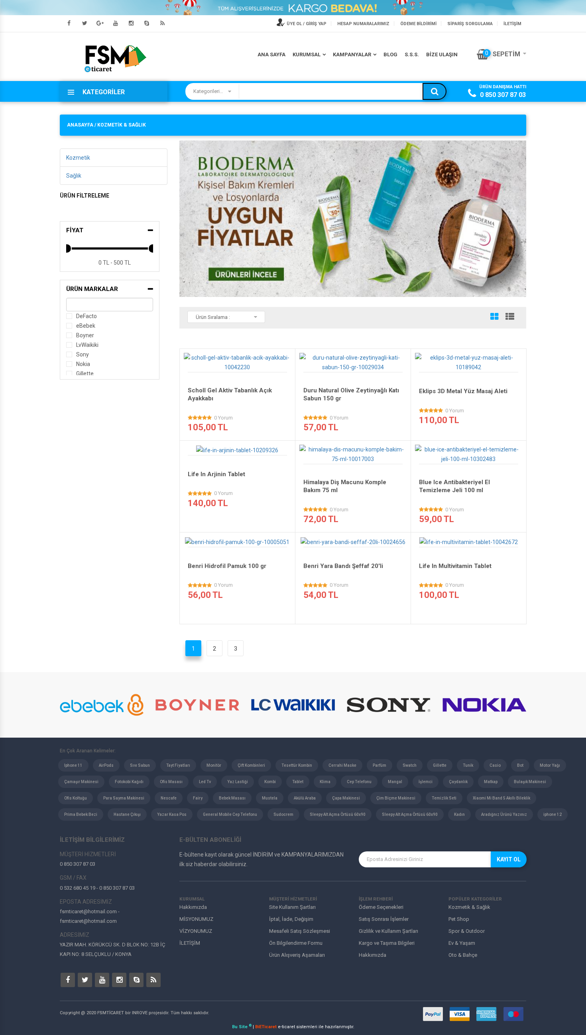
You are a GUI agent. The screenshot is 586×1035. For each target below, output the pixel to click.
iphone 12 (552, 814)
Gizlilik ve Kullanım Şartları (388, 931)
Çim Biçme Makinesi (395, 798)
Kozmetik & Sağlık (469, 907)
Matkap (491, 782)
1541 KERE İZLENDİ (239, 448)
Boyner (85, 335)
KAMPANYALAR (352, 54)
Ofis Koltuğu (75, 798)
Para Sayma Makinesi (123, 798)
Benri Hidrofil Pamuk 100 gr (227, 566)
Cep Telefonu (359, 782)
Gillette (85, 373)
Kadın (459, 814)
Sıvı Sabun (140, 765)
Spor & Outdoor (466, 931)
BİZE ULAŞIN (442, 54)
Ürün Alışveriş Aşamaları (297, 955)
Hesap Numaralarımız (363, 23)
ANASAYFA (80, 125)
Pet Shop (458, 919)
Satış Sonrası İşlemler (384, 919)
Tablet (297, 782)
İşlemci (426, 782)
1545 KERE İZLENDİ (355, 457)
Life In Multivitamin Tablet (455, 566)
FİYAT (74, 230)
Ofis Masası (171, 782)
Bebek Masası (232, 798)
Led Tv (205, 782)
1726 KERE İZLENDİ (471, 540)
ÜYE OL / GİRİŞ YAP (305, 23)
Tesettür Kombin (296, 765)
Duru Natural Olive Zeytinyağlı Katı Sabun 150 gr (351, 394)
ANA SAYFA (271, 54)
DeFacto (86, 316)
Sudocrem (283, 814)
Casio (495, 765)
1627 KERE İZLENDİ (355, 540)
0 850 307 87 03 (503, 95)
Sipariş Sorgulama (470, 23)
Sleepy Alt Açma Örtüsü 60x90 (338, 814)
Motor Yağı (550, 765)
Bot (520, 765)
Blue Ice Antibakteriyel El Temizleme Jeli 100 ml (454, 486)
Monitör (213, 765)
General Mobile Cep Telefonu (230, 814)
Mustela (269, 798)
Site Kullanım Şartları (292, 907)
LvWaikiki (87, 345)
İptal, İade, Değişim (291, 919)
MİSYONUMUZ (196, 919)
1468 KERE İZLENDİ (355, 365)
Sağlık (73, 175)
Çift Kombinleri (251, 765)
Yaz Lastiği (237, 782)
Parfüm (379, 765)
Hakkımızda (193, 907)
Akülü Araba (305, 798)
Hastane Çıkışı (127, 814)
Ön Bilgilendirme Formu (295, 943)
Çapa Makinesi (346, 798)
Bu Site (242, 1026)
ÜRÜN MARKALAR (92, 289)
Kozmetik (78, 157)
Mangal (395, 782)
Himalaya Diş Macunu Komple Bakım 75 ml (344, 486)
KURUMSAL (307, 54)
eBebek (85, 326)
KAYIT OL (509, 859)
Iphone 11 (73, 765)
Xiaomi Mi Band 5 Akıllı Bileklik (501, 798)
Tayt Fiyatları (178, 765)
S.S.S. (412, 54)
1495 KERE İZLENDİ (471, 457)
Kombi (270, 782)
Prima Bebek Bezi (80, 814)
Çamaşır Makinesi (81, 782)
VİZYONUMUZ (195, 931)
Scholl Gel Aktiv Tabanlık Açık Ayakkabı (230, 394)
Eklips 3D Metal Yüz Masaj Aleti (463, 391)
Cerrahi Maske (342, 765)
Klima (325, 782)
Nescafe (169, 798)
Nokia (83, 364)
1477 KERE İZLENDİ (239, 540)
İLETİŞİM (512, 23)
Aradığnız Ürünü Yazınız (504, 814)
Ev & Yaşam (461, 943)
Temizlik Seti (444, 798)
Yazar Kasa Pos (172, 814)
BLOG (390, 54)
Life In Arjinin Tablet (216, 474)
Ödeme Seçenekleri (381, 907)
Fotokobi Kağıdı (129, 782)
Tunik (468, 765)
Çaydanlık (458, 782)
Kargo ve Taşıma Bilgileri (387, 943)
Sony (82, 354)
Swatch (410, 765)
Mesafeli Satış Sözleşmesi (299, 931)
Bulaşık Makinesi (530, 782)
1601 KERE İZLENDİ (471, 365)
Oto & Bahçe (462, 955)
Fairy (198, 798)
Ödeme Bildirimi (418, 23)
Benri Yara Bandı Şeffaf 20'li (343, 566)
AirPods (106, 765)
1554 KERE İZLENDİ (239, 365)
